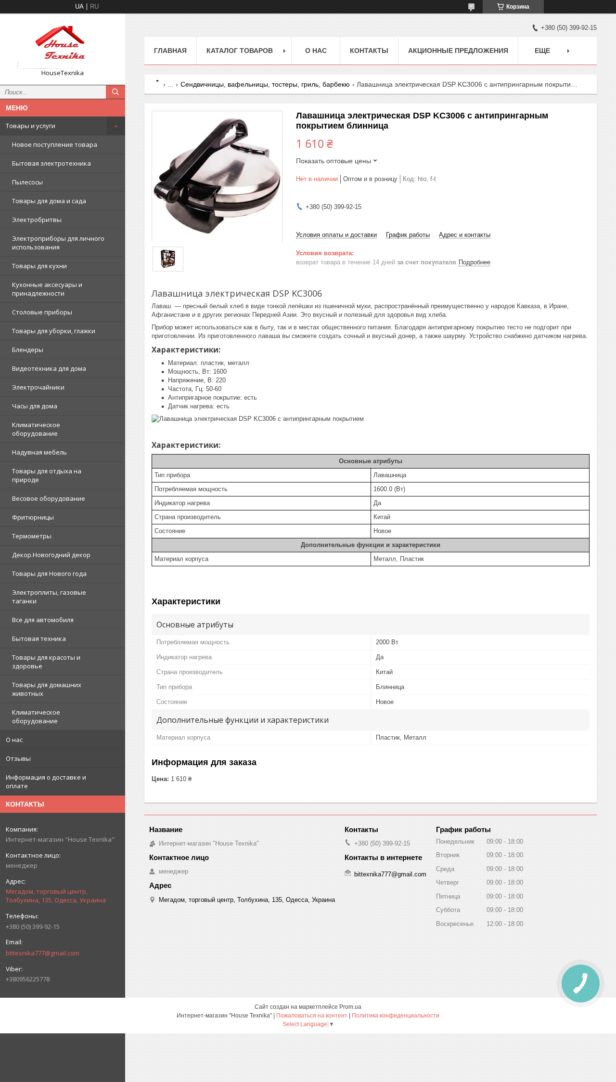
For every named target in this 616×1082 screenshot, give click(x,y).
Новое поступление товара (54, 144)
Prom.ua (350, 1007)
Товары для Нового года (49, 573)
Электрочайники (38, 387)
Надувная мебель (39, 452)
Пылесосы (27, 182)
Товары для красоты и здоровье (46, 661)
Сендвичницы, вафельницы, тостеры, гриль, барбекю (265, 84)
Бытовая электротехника (51, 163)
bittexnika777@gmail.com (42, 953)
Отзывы (18, 758)
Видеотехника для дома (49, 368)
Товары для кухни (39, 265)
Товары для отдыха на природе (46, 475)
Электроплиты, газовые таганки (49, 596)
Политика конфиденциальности (395, 1015)
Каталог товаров (239, 50)
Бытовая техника (39, 638)
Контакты (369, 50)
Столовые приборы (42, 312)
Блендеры (27, 349)
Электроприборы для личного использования (58, 242)
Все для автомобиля (43, 619)
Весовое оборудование (48, 498)
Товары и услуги (30, 125)
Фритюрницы (33, 517)
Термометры (31, 536)
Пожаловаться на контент (311, 1015)
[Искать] (115, 92)
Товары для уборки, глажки (53, 330)
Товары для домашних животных (46, 689)
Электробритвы (37, 219)
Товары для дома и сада (49, 200)
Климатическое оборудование (36, 429)
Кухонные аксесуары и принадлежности (47, 289)
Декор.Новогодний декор (51, 554)
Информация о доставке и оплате (46, 781)
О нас (14, 739)
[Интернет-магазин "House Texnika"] (62, 45)
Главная (170, 50)
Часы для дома (34, 406)
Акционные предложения (458, 50)
